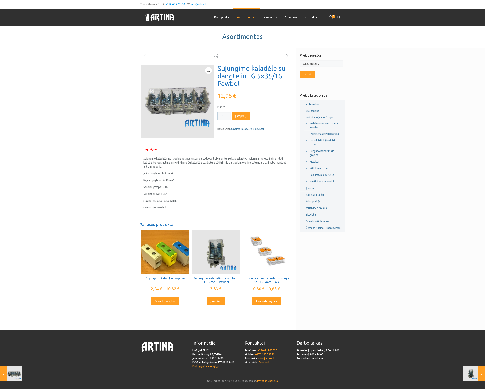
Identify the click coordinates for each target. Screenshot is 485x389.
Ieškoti (307, 74)
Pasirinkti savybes (165, 301)
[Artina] (159, 17)
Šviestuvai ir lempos (317, 221)
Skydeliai (311, 214)
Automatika (312, 104)
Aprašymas (152, 149)
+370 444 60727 (267, 350)
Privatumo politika (267, 381)
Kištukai (314, 161)
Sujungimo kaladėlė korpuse (165, 278)
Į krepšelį (240, 116)
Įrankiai (310, 188)
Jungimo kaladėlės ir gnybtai (247, 128)
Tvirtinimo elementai (322, 181)
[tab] (152, 149)
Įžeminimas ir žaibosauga (324, 133)
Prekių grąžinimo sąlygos (206, 366)
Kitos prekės (313, 201)
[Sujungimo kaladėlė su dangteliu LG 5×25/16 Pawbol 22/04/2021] (11, 373)
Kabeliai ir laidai (315, 194)
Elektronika (312, 110)
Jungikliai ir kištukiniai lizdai (322, 142)
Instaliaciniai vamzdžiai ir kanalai (324, 125)
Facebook (264, 362)
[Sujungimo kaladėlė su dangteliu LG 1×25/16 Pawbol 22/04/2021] (474, 373)
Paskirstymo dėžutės (322, 174)
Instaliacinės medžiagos (320, 117)
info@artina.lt (199, 4)
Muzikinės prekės (316, 208)
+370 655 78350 (175, 4)
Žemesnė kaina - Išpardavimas (323, 227)
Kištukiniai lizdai (319, 168)
